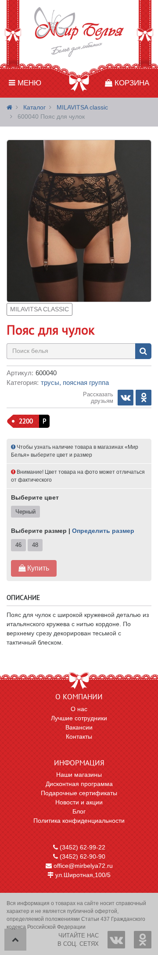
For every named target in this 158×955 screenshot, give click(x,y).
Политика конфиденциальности (79, 820)
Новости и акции (79, 802)
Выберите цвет (35, 497)
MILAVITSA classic (82, 107)
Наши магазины (79, 774)
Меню (28, 83)
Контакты (79, 736)
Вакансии (79, 727)
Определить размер (103, 530)
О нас (79, 708)
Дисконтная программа (79, 783)
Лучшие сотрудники (79, 718)
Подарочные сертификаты (79, 792)
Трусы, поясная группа (75, 382)
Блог (79, 811)
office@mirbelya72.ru (82, 865)
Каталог (34, 107)
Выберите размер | (72, 530)
